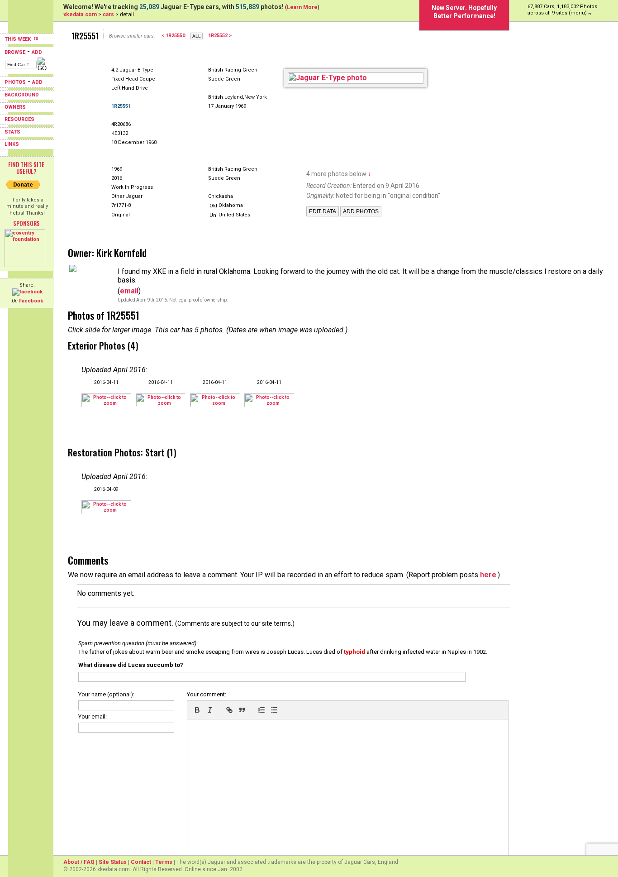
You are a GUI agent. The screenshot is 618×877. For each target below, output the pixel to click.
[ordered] (261, 709)
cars (108, 14)
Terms (163, 862)
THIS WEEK (18, 39)
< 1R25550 (173, 35)
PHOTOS (15, 82)
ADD (37, 52)
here (488, 574)
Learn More (302, 7)
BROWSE (15, 52)
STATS (12, 132)
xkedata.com (80, 14)
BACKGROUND (22, 95)
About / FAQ (79, 862)
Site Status (113, 862)
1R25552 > (220, 35)
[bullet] (274, 709)
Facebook (31, 301)
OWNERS (15, 107)
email (129, 291)
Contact (141, 862)
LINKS (12, 144)
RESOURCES (19, 119)
